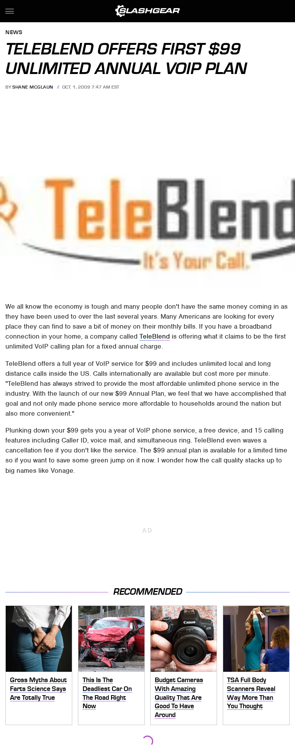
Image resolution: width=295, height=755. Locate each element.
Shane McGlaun (32, 87)
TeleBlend (154, 336)
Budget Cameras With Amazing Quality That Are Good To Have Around (179, 697)
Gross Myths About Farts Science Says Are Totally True (38, 688)
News (13, 32)
